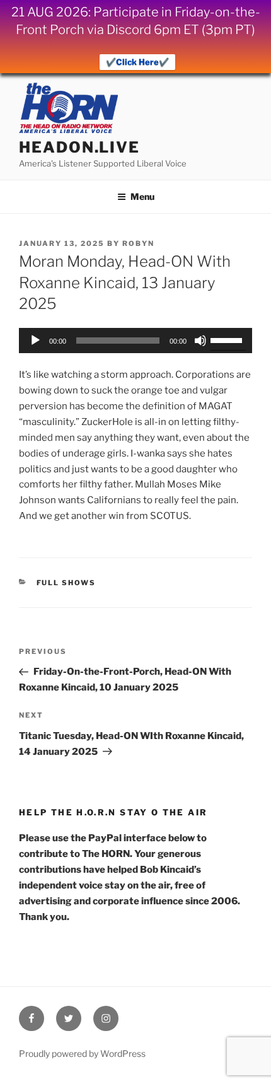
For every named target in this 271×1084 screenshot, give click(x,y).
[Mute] (200, 340)
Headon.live (79, 147)
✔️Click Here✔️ (137, 62)
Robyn (138, 243)
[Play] (35, 340)
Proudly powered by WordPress (82, 1053)
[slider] (228, 339)
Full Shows (66, 582)
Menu (142, 196)
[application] (135, 340)
